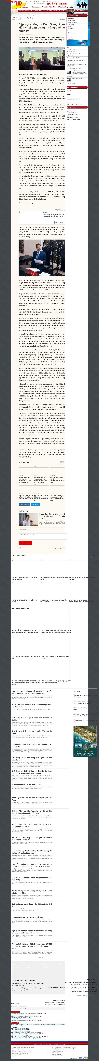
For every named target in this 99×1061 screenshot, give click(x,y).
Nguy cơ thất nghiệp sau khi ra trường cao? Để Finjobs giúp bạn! (57, 480)
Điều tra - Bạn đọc (76, 967)
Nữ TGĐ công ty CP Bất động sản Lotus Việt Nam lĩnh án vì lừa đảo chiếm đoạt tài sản (56, 632)
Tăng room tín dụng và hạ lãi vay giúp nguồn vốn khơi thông (32, 879)
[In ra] (62, 19)
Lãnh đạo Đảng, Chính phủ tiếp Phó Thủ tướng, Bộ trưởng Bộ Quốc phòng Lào (32, 852)
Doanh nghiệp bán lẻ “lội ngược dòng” (27, 784)
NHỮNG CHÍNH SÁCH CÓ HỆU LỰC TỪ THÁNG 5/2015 (24, 1037)
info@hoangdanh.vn (58, 1054)
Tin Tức (16, 15)
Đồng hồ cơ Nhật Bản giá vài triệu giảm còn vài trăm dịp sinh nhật (26, 497)
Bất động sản (45, 967)
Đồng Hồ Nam (22, 493)
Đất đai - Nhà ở (71, 28)
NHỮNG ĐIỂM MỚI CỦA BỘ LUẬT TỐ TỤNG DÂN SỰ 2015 (24, 1032)
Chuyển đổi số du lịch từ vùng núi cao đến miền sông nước (32, 745)
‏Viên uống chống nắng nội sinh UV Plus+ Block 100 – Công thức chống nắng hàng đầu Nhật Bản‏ (32, 865)
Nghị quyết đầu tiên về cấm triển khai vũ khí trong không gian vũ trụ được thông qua (32, 932)
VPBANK (45, 212)
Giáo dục (59, 970)
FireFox (70, 1048)
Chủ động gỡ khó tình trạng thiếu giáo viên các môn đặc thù (32, 759)
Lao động (70, 35)
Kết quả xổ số (15, 974)
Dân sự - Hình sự (71, 20)
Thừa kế (69, 30)
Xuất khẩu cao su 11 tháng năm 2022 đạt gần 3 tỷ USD (32, 905)
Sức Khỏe (29, 970)
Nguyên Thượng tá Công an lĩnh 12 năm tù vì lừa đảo (53, 600)
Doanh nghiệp (71, 24)
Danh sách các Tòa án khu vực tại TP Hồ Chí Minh (22, 1015)
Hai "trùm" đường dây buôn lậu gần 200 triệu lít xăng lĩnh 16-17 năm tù (32, 839)
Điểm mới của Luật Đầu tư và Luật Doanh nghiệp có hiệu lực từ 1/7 (26, 1033)
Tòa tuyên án (21, 1)
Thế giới (58, 967)
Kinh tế (28, 967)
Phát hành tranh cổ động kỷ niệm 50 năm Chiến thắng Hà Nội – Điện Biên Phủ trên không (32, 692)
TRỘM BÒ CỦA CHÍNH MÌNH (18, 1029)
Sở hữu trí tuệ (22, 15)
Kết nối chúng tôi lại (91, 979)
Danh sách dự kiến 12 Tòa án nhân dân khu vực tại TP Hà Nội (25, 1020)
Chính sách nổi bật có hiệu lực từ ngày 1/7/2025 (22, 1018)
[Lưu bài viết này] (64, 19)
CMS (85, 995)
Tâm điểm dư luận (76, 970)
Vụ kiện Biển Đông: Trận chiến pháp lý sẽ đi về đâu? (23, 1035)
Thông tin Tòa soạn (76, 991)
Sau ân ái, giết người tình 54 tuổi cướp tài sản (24, 600)
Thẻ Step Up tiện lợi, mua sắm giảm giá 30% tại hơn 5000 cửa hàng (57, 498)
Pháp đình (44, 964)
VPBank (21, 475)
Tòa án (28, 964)
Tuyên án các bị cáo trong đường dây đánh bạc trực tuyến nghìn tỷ (56, 681)
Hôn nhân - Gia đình (72, 32)
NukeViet (70, 1058)
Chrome (74, 1048)
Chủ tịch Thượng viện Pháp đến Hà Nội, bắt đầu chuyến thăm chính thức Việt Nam (32, 812)
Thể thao (44, 970)
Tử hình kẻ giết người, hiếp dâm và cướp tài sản (54, 578)
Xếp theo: (49, 548)
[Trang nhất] (11, 15)
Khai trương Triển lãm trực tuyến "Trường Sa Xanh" (32, 732)
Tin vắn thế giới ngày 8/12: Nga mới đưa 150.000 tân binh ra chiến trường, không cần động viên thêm (32, 946)
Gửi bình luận (25, 543)
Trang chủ (35, 1044)
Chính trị (13, 964)
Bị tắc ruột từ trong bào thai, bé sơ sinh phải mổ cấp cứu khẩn (32, 706)
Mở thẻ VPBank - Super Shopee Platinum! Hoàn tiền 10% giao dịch (25, 480)
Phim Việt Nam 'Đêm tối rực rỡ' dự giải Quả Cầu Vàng (32, 799)
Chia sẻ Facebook (24, 504)
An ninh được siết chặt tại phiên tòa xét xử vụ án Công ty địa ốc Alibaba (32, 825)
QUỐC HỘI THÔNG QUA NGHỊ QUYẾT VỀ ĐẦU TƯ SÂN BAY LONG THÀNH (28, 1036)
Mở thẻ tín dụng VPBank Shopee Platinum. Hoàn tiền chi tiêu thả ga (40, 480)
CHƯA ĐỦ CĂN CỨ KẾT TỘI (18, 1028)
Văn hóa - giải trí (15, 967)
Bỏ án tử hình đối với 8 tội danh (18, 1017)
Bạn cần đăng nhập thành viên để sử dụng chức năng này (24, 1008)
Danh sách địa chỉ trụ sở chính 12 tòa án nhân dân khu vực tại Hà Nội (26, 1013)
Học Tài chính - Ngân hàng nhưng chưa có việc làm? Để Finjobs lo (41, 498)
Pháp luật (59, 964)
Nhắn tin (28, 974)
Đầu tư (69, 26)
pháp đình (23, 529)
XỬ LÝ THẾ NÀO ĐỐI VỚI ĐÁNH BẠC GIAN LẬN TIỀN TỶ (24, 1039)
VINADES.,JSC (85, 1058)
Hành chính (70, 37)
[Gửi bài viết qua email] (60, 19)
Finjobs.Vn (52, 475)
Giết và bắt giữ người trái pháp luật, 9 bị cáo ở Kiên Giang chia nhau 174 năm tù (26, 631)
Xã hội (73, 964)
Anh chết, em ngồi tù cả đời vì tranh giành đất (26, 657)
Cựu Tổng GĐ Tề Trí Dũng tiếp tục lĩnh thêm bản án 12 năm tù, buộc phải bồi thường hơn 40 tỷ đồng (82, 12)
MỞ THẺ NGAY (59, 222)
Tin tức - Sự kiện (32, 15)
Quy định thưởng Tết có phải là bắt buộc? (28, 917)
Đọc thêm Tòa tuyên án (20, 608)
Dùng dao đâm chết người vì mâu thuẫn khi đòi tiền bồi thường (52, 516)
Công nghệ (14, 970)
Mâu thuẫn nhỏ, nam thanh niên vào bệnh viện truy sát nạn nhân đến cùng (81, 600)
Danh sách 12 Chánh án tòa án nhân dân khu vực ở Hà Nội (24, 1016)
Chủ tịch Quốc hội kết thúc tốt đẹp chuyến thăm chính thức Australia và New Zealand (32, 772)
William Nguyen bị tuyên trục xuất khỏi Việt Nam (82, 578)
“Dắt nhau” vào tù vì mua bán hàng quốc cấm (56, 657)
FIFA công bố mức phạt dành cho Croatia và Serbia (32, 719)
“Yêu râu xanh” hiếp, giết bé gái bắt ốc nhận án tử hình (24, 578)
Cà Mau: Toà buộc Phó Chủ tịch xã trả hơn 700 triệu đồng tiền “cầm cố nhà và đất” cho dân (26, 682)
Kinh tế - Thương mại (72, 22)
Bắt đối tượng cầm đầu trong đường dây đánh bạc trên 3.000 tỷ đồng (32, 892)
